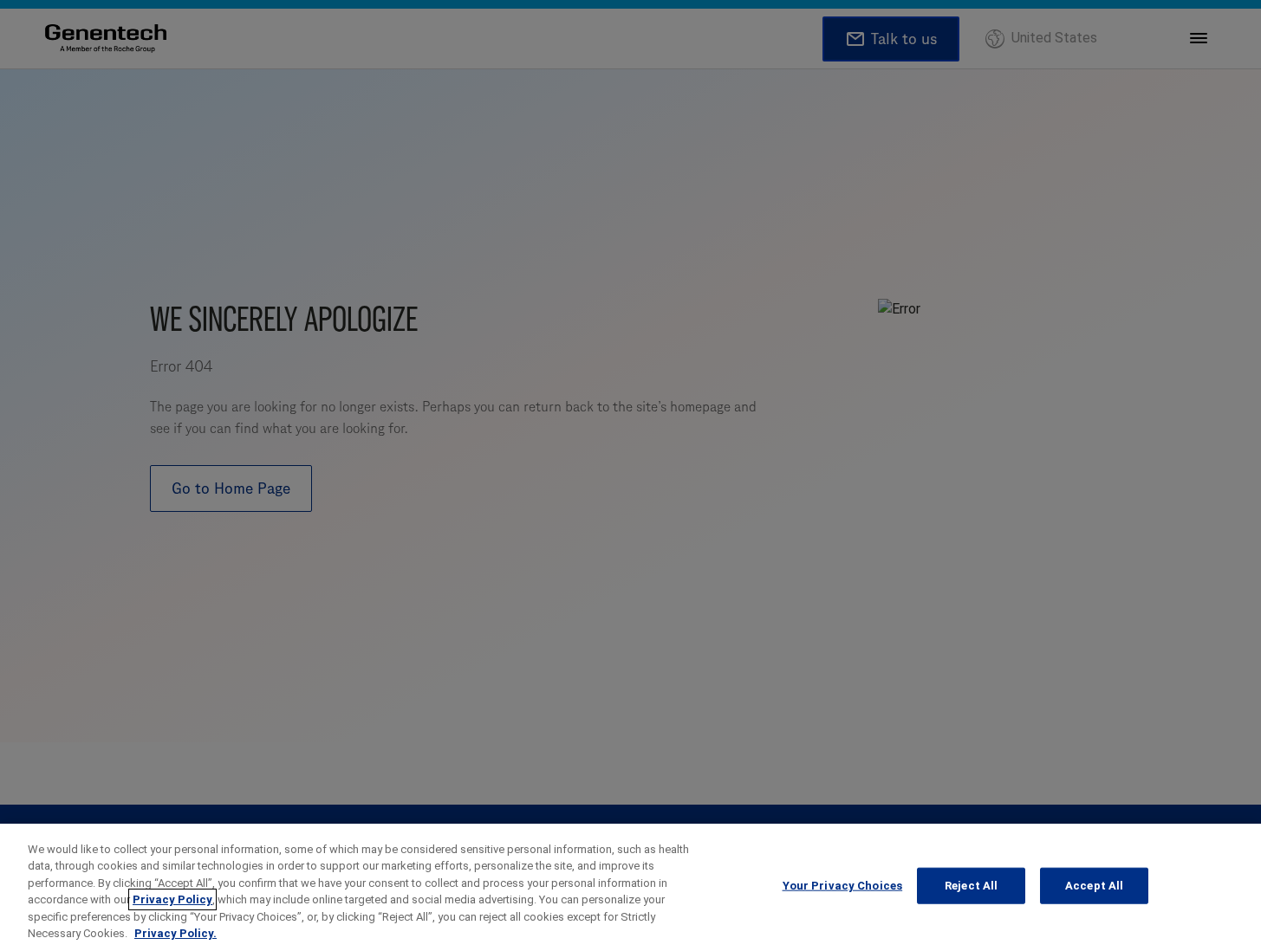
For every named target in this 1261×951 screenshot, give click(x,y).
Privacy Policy (172, 899)
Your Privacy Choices (843, 885)
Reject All (971, 885)
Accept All (1094, 885)
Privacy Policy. (175, 933)
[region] (630, 887)
